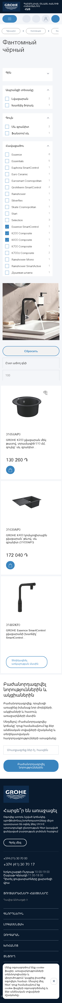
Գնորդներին (13, 913)
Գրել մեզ (15, 842)
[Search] (26, 19)
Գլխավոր (11, 31)
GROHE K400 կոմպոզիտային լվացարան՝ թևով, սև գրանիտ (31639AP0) (26, 539)
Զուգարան (11, 935)
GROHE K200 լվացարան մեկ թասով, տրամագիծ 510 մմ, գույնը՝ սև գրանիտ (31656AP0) (26, 445)
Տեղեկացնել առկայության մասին (25, 662)
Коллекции (36, 31)
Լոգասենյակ (13, 924)
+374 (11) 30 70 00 (15, 858)
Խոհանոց (10, 945)
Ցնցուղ (9, 956)
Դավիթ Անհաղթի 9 (15, 899)
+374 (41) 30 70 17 (19, 864)
